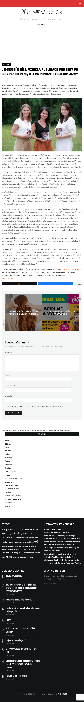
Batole (8, 450)
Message (8, 352)
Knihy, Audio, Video (13, 496)
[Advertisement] (42, 42)
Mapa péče (46, 238)
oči (37, 541)
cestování (20, 530)
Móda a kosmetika (13, 499)
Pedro (11, 546)
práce (36, 546)
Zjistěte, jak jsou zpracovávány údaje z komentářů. (55, 431)
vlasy (16, 553)
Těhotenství (10, 471)
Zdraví (7, 506)
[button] (42, 24)
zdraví (37, 553)
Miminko (8, 457)
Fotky (7, 475)
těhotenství (7, 552)
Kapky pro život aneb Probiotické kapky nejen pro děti (23, 609)
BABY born (13, 530)
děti (4, 533)
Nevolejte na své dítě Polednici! (19, 599)
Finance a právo (12, 488)
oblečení (31, 542)
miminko (20, 542)
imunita (36, 534)
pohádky (24, 546)
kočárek (19, 537)
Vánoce (21, 553)
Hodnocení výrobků (13, 479)
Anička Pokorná (50, 529)
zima (3, 557)
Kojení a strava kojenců (16, 640)
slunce (29, 549)
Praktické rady (11, 486)
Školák (8, 468)
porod (30, 546)
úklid (17, 557)
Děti (7, 447)
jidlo (3, 537)
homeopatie (10, 534)
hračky (18, 533)
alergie (5, 529)
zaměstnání (29, 553)
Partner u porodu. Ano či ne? (18, 675)
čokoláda (23, 557)
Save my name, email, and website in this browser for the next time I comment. (35, 406)
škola (30, 557)
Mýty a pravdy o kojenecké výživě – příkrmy (21, 630)
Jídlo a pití (9, 482)
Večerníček (10, 503)
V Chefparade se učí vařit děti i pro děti (21, 650)
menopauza (13, 542)
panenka (5, 546)
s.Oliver (23, 549)
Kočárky (25, 537)
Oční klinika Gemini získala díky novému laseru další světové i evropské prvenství (23, 664)
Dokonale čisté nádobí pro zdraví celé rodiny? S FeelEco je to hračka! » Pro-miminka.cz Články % (60, 557)
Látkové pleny (33, 537)
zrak (9, 557)
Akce (7, 440)
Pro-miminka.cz (42, 13)
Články (8, 444)
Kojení (7, 454)
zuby (14, 557)
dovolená (34, 530)
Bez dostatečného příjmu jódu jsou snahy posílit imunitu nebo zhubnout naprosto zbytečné (21, 588)
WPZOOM (62, 694)
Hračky (8, 492)
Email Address (10, 385)
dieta (27, 530)
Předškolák (10, 464)
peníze (18, 546)
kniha (8, 537)
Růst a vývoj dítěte (14, 549)
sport (34, 549)
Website (8, 396)
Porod (6, 64)
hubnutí (29, 534)
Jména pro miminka (14, 576)
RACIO (4, 549)
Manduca (5, 542)
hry (24, 533)
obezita (25, 542)
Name (7, 375)
